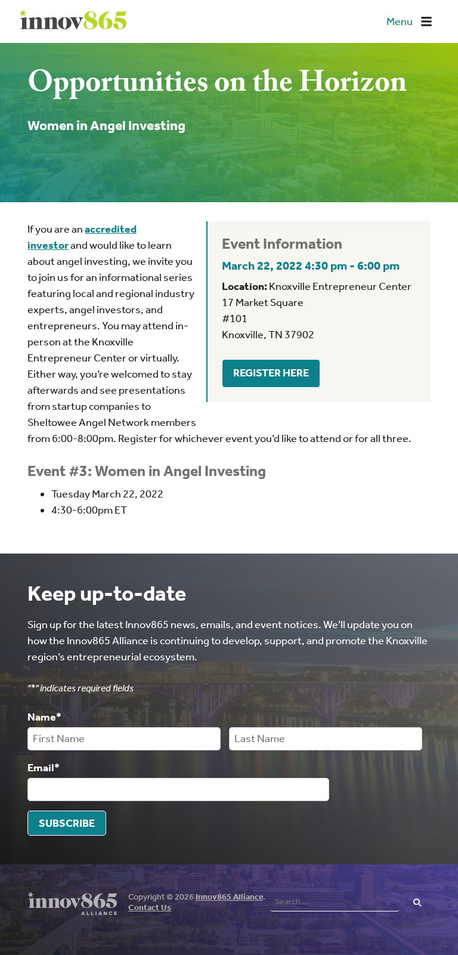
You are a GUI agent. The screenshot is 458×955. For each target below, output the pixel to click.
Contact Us (149, 908)
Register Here (271, 372)
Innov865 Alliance (229, 897)
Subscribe (67, 823)
